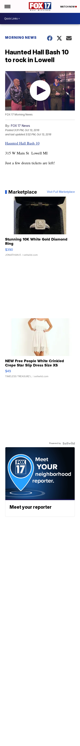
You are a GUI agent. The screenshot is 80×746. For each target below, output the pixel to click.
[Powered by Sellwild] (69, 443)
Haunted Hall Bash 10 (22, 143)
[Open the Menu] (7, 6)
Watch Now (67, 6)
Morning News (21, 37)
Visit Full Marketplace (61, 191)
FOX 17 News (20, 126)
